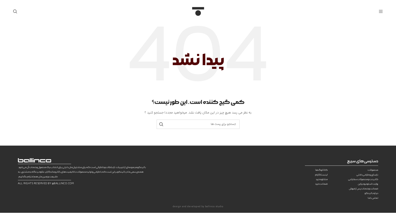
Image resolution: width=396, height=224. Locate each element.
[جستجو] (15, 11)
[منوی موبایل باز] (381, 11)
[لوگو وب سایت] (198, 11)
